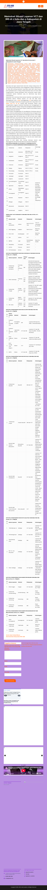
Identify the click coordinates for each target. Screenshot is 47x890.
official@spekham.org (9, 878)
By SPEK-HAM (20, 56)
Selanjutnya (42, 755)
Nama (5, 661)
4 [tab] (25, 765)
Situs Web (6, 672)
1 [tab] (21, 765)
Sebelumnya (5, 755)
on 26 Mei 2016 (12, 56)
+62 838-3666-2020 (9, 876)
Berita (24, 24)
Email (5, 666)
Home (20, 24)
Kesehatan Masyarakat (32, 56)
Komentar (7, 649)
